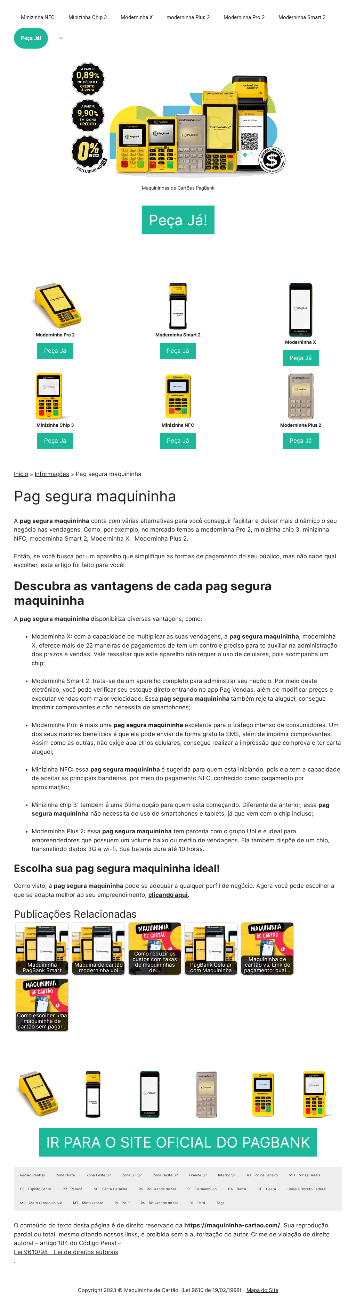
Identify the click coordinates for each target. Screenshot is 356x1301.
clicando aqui (168, 894)
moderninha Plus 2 (188, 17)
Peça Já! (31, 38)
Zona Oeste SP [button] (165, 1175)
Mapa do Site (262, 1290)
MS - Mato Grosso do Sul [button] (41, 1203)
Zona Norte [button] (65, 1175)
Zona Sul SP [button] (131, 1175)
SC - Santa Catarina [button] (110, 1189)
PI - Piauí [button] (122, 1203)
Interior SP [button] (226, 1175)
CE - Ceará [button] (267, 1189)
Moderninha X (137, 17)
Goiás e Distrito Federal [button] (307, 1189)
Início (21, 473)
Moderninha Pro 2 (244, 17)
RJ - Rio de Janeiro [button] (262, 1175)
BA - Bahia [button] (237, 1189)
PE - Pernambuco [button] (202, 1189)
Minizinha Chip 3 (87, 17)
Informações (52, 473)
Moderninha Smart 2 (301, 17)
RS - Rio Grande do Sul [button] (157, 1189)
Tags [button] (220, 1203)
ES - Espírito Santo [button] (35, 1189)
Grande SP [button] (198, 1175)
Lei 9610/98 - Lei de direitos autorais (66, 1252)
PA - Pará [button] (197, 1203)
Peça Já (55, 350)
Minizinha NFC (38, 17)
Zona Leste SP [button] (99, 1175)
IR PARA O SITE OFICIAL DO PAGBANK (178, 1142)
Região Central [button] (32, 1175)
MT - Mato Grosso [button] (88, 1203)
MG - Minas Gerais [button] (304, 1175)
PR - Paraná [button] (72, 1189)
